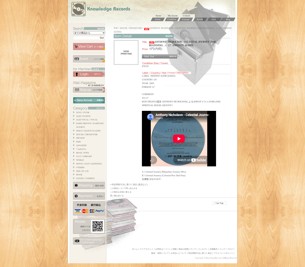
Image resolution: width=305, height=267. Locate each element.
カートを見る (89, 46)
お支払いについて (89, 196)
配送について (89, 185)
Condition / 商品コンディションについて (172, 19)
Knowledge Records (100, 10)
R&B (78, 141)
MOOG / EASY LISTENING (89, 163)
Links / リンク (214, 19)
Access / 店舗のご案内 (200, 19)
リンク (222, 249)
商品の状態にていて (187, 249)
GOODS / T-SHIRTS (85, 178)
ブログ (230, 249)
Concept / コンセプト (186, 19)
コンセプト (203, 249)
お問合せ (188, 16)
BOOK (79, 174)
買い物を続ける (117, 196)
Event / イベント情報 (158, 19)
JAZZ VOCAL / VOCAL (87, 119)
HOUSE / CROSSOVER (86, 134)
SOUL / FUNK (82, 112)
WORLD (80, 159)
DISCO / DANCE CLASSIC (88, 130)
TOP (116, 28)
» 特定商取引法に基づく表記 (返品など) (129, 184)
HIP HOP (80, 137)
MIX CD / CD (82, 171)
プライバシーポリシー (223, 253)
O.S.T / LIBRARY (84, 156)
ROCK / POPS (82, 152)
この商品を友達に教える (120, 192)
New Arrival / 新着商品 (89, 100)
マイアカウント (174, 16)
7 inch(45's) (81, 149)
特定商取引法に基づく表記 (200, 253)
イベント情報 (89, 58)
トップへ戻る (219, 203)
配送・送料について (160, 253)
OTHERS (80, 167)
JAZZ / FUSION (83, 116)
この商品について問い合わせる (123, 188)
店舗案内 (213, 249)
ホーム (159, 16)
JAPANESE (81, 145)
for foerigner (89, 240)
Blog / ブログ (228, 19)
